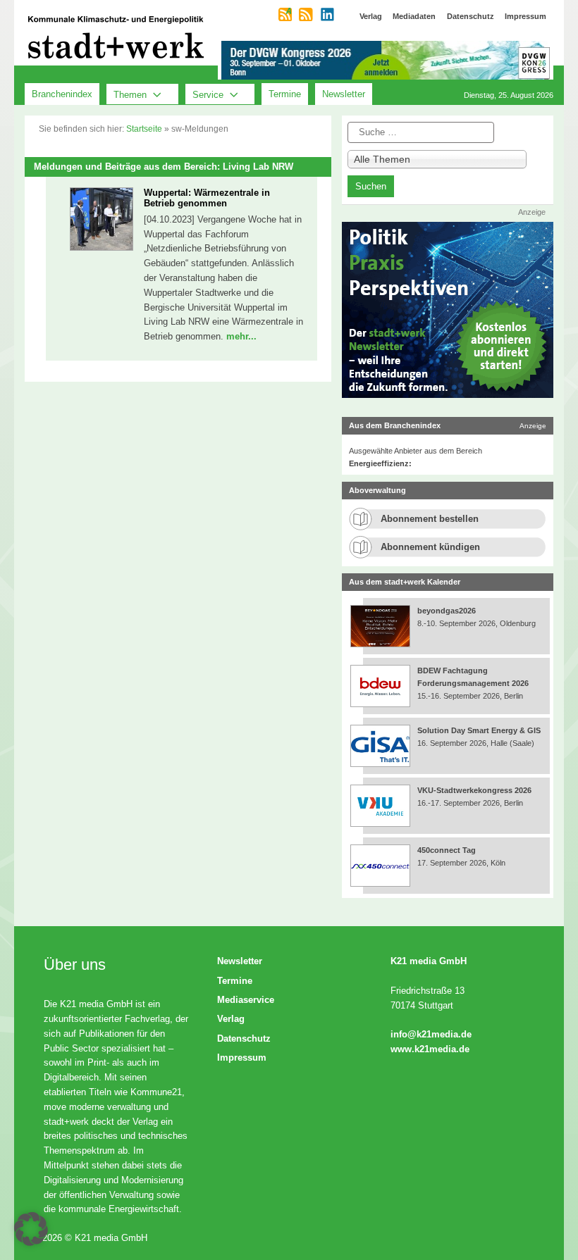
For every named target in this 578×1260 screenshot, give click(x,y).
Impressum (241, 1057)
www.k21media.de (430, 1049)
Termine (285, 94)
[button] (31, 1229)
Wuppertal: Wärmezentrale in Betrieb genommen (207, 198)
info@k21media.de (431, 1034)
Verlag (231, 1018)
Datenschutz (244, 1038)
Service (207, 94)
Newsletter (343, 94)
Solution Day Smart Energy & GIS (479, 730)
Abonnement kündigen (430, 547)
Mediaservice (245, 999)
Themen (130, 94)
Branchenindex (62, 94)
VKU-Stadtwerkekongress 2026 (475, 790)
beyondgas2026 (447, 610)
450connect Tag (446, 850)
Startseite (144, 129)
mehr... (241, 336)
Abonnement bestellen (430, 518)
